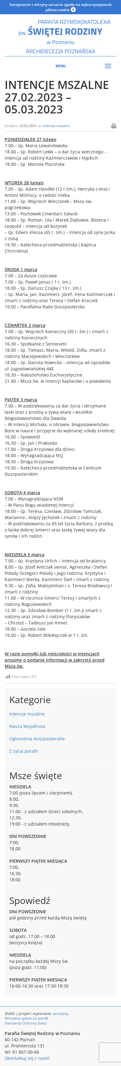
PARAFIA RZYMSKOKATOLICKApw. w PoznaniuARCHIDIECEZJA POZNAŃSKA (60, 36)
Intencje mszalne (56, 125)
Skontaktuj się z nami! (27, 1058)
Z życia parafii (23, 751)
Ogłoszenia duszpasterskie (37, 739)
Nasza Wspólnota (27, 726)
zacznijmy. (61, 1013)
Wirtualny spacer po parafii (26, 1018)
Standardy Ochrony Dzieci (26, 1023)
